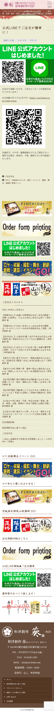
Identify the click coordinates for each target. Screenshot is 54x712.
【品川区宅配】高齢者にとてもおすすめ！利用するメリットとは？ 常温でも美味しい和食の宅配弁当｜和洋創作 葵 (26, 392)
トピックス (22, 40)
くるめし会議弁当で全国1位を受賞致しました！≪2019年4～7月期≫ (27, 440)
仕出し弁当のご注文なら (13, 310)
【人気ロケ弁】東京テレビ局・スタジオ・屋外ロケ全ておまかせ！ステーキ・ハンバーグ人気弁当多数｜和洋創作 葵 (26, 414)
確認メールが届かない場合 (15, 692)
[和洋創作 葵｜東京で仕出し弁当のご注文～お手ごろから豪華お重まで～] (19, 4)
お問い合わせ (11, 697)
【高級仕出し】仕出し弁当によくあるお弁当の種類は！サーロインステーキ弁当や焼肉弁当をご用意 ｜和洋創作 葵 (26, 328)
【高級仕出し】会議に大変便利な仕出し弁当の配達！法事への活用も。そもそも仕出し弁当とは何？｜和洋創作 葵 (26, 317)
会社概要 (9, 701)
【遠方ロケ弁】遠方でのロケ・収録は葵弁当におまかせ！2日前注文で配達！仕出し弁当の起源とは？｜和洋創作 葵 (27, 360)
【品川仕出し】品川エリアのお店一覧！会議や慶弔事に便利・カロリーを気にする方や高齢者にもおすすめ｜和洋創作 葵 (26, 349)
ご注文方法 (9, 176)
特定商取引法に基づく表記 (14, 428)
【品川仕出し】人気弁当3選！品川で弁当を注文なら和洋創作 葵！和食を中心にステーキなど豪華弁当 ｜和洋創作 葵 (27, 339)
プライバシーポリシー (14, 688)
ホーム (8, 679)
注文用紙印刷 (8, 422)
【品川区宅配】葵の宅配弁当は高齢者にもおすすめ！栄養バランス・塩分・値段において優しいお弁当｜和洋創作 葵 (26, 382)
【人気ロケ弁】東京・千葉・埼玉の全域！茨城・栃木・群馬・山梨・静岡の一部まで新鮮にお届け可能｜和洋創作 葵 (26, 403)
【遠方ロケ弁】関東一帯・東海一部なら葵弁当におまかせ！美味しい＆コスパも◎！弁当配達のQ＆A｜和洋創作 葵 (26, 371)
